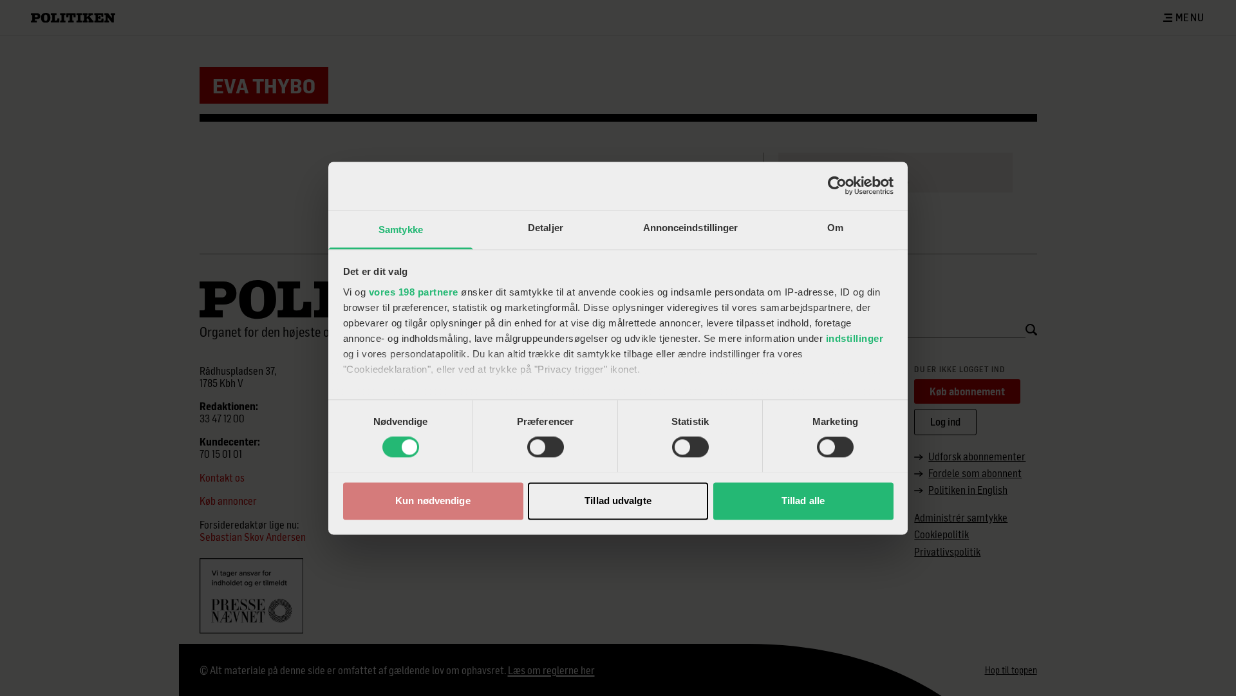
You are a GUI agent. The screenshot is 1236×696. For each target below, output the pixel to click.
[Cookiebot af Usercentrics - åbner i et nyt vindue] (837, 185)
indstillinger (855, 338)
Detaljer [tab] (545, 227)
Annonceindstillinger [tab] (690, 227)
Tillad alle (803, 500)
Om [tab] (835, 227)
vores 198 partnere (413, 292)
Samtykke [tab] (401, 229)
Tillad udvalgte (618, 500)
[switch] (545, 447)
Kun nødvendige (432, 500)
